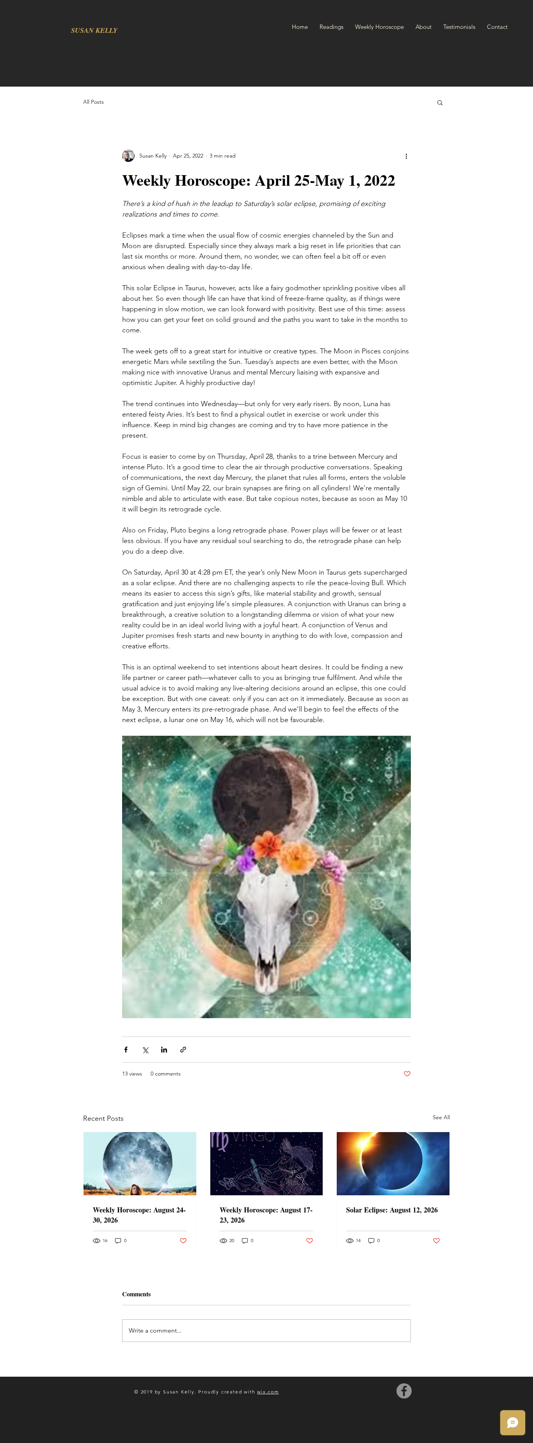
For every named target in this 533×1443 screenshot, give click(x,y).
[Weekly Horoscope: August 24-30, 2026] (140, 1163)
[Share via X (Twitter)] (145, 1049)
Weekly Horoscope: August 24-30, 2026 (139, 1215)
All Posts (93, 101)
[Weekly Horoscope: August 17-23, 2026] (266, 1163)
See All (441, 1117)
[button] (440, 102)
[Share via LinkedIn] (164, 1049)
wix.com (268, 1392)
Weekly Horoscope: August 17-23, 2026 (266, 1215)
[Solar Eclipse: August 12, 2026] (393, 1163)
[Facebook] (404, 1391)
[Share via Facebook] (126, 1049)
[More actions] (406, 155)
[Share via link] (183, 1049)
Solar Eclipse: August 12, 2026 (392, 1210)
